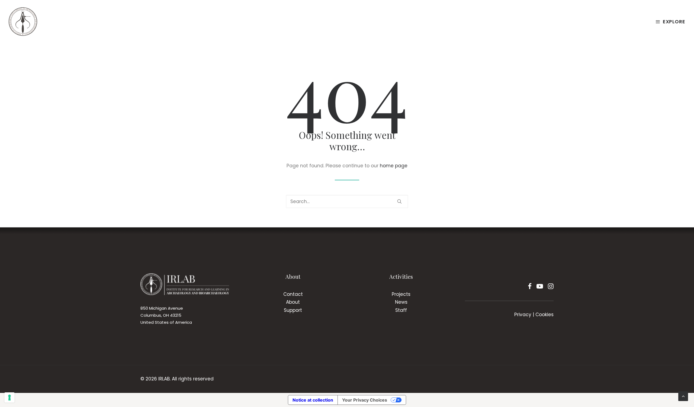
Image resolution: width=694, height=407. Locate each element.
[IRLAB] (23, 21)
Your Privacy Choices (364, 400)
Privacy (522, 314)
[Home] (184, 284)
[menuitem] (670, 21)
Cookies (544, 314)
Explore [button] (674, 21)
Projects (401, 294)
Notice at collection (313, 400)
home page (393, 165)
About (293, 302)
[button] (399, 201)
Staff (401, 310)
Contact (293, 294)
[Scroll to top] (683, 396)
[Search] (347, 201)
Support (293, 310)
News (401, 302)
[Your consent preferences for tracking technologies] (9, 397)
